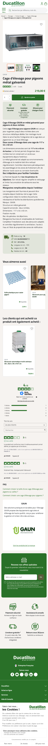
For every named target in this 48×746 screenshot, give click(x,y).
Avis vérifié (9, 441)
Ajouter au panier (29, 97)
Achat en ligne (6, 690)
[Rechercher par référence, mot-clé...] (10, 10)
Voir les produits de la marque (24, 545)
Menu (3, 12)
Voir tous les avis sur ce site (25, 401)
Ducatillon (5, 686)
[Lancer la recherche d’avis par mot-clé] (45, 430)
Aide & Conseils (7, 699)
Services (4, 695)
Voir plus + (7, 592)
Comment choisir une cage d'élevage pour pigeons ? (23, 495)
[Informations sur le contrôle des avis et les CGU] (36, 397)
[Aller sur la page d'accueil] (13, 3)
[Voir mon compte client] (41, 3)
